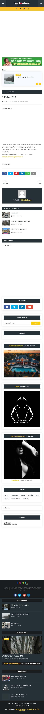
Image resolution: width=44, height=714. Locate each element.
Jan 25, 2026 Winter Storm (20, 614)
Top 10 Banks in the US (19, 695)
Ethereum (25, 498)
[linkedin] (28, 9)
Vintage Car (21, 77)
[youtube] (24, 9)
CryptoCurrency (15, 498)
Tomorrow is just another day (21, 685)
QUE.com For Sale (13, 703)
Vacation (30, 495)
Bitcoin (6, 498)
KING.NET (17, 386)
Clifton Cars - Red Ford (18, 229)
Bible (37, 495)
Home (5, 92)
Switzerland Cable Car (18, 676)
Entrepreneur (15, 495)
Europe (23, 495)
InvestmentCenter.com (16, 346)
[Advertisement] (22, 35)
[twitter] (20, 9)
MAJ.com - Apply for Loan (28, 703)
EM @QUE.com (8, 101)
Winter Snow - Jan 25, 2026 (20, 605)
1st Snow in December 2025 (20, 221)
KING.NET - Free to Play (22, 705)
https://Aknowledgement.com (12, 157)
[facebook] (16, 9)
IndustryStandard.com (18, 436)
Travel (6, 495)
